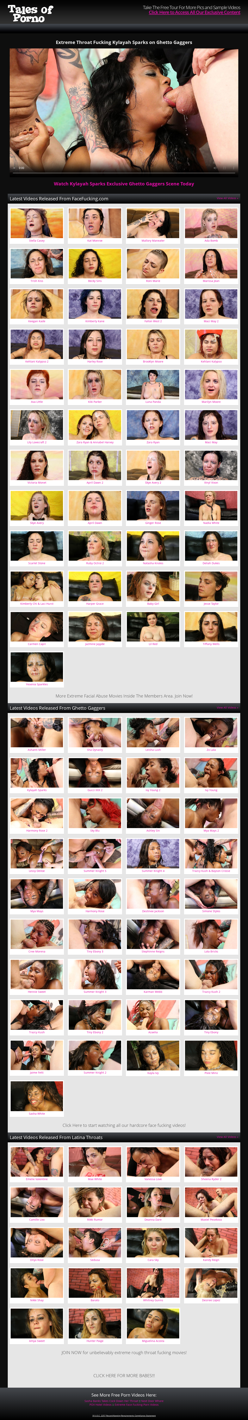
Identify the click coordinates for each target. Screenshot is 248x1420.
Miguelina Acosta (153, 1341)
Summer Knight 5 (95, 871)
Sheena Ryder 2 (211, 1179)
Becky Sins (95, 281)
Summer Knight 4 (153, 871)
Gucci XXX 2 (95, 790)
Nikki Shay (37, 1300)
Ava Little (37, 402)
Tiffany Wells (211, 644)
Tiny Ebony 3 (95, 951)
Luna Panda (153, 402)
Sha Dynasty (95, 750)
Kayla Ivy (153, 1073)
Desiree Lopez (211, 1300)
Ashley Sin (153, 830)
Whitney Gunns (153, 1300)
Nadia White (211, 523)
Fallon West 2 (153, 321)
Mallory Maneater (153, 240)
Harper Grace (95, 603)
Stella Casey (37, 240)
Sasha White (37, 1113)
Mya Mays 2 (211, 830)
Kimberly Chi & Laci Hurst (36, 603)
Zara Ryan (153, 442)
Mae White (95, 1179)
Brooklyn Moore (153, 361)
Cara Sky (153, 1260)
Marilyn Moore (211, 402)
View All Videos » (227, 198)
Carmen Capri (37, 644)
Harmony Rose (95, 911)
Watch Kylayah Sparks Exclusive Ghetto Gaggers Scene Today (124, 183)
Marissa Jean (211, 281)
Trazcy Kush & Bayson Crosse (211, 871)
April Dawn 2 (95, 482)
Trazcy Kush (37, 1032)
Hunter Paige (95, 1341)
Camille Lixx (37, 1219)
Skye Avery (37, 523)
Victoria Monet (37, 482)
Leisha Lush (153, 750)
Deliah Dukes (211, 563)
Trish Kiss (37, 281)
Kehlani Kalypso (211, 361)
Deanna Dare (153, 1219)
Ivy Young (211, 790)
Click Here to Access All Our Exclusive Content (194, 12)
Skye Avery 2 (153, 482)
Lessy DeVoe (37, 871)
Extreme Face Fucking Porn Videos (137, 1404)
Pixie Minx (211, 1073)
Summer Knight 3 (95, 992)
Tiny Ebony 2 (95, 1032)
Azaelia (153, 1032)
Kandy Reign (211, 1260)
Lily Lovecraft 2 (36, 442)
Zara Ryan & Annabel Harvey (95, 442)
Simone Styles (211, 911)
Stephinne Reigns (153, 951)
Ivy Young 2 (153, 790)
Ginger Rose (153, 523)
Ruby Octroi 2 (95, 563)
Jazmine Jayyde (95, 644)
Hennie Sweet (37, 992)
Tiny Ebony (211, 1032)
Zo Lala (211, 750)
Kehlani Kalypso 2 (36, 361)
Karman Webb (153, 992)
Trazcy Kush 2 (211, 992)
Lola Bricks (211, 951)
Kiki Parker (95, 402)
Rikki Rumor (95, 1219)
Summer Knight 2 (95, 1072)
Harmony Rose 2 (36, 830)
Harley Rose (95, 361)
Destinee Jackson (153, 911)
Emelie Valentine (37, 1179)
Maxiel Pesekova (211, 1219)
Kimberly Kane (94, 321)
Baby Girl (153, 603)
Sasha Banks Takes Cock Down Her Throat (111, 1401)
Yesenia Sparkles (37, 684)
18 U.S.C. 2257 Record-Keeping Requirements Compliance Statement (124, 1415)
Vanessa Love (153, 1179)
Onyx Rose (37, 1260)
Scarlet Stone (36, 563)
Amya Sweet (37, 1341)
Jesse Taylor (211, 603)
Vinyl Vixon (211, 482)
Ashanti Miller (37, 750)
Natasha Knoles (153, 563)
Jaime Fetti (37, 1072)
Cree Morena (36, 951)
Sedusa (95, 1260)
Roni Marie (153, 281)
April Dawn (95, 523)
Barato (95, 1300)
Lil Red (153, 644)
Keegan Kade (36, 321)
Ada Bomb (211, 240)
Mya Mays (36, 911)
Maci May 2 (211, 321)
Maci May (211, 442)
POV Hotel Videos (101, 1404)
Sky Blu (95, 830)
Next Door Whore (152, 1401)
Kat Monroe (94, 240)
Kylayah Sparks (37, 790)
